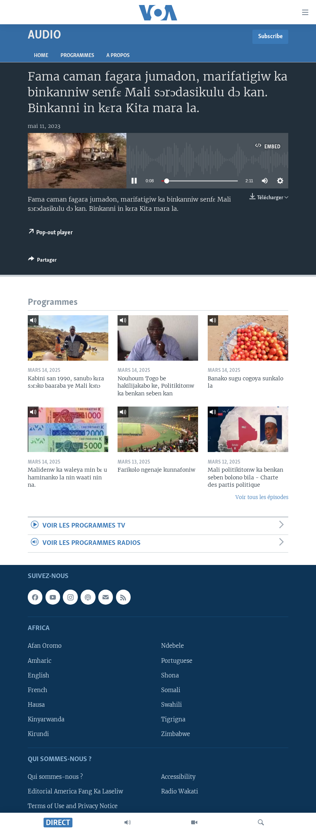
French (37, 689)
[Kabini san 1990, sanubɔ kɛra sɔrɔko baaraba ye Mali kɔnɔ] (68, 338)
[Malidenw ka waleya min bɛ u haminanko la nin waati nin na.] (68, 429)
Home (41, 56)
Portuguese (176, 660)
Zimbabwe (175, 733)
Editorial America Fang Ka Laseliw (75, 791)
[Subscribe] (105, 597)
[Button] (42, 261)
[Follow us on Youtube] (52, 597)
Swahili (171, 704)
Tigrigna (173, 719)
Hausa (36, 704)
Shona (170, 675)
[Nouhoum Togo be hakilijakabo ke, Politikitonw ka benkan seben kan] (158, 338)
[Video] (194, 822)
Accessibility (178, 776)
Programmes (77, 56)
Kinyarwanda (46, 719)
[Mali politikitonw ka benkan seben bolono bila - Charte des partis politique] (248, 429)
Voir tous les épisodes (261, 497)
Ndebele (172, 645)
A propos (117, 56)
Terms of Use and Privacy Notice (73, 806)
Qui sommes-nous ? (55, 776)
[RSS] (123, 597)
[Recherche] (260, 822)
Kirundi (38, 733)
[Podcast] (88, 597)
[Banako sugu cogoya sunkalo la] (248, 338)
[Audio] (127, 822)
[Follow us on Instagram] (70, 597)
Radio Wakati (179, 791)
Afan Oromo (45, 645)
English (38, 675)
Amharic (39, 660)
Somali (170, 689)
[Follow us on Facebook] (35, 597)
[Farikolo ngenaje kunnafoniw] (158, 429)
